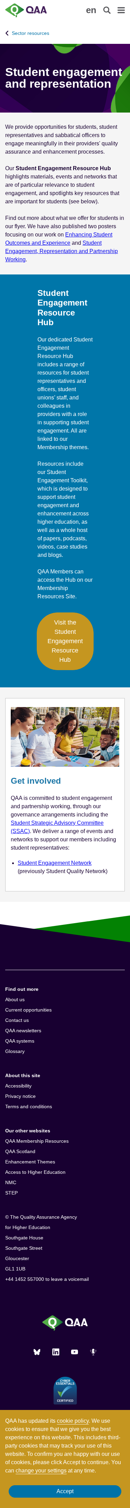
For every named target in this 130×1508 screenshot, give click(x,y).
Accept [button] (65, 1491)
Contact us (17, 1020)
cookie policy (73, 1421)
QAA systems (19, 1041)
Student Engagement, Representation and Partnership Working (61, 251)
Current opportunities (28, 1010)
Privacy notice (20, 1096)
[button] (91, 10)
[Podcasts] (93, 1351)
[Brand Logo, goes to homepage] (35, 10)
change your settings (41, 1470)
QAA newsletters (23, 1030)
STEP (11, 1193)
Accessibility (18, 1086)
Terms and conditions (28, 1106)
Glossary (15, 1051)
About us (15, 999)
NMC (10, 1182)
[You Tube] (74, 1351)
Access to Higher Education (35, 1172)
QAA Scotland (20, 1151)
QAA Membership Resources (37, 1141)
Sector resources (30, 33)
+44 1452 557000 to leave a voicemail (47, 1279)
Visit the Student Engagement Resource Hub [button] (65, 641)
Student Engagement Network (55, 863)
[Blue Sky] (37, 1351)
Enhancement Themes (30, 1161)
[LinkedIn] (55, 1351)
